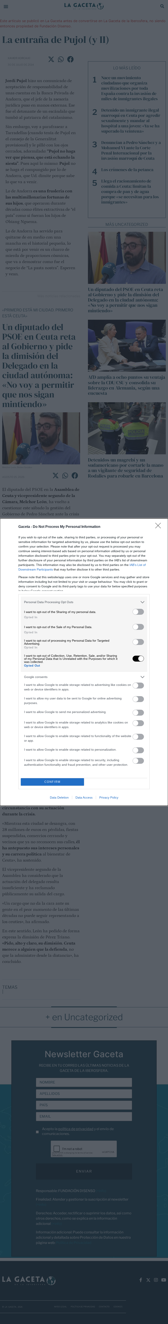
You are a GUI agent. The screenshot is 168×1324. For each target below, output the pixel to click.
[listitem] (84, 602)
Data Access (84, 797)
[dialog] (84, 662)
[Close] (159, 527)
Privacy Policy (108, 797)
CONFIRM (52, 781)
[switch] (138, 612)
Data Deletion (59, 797)
